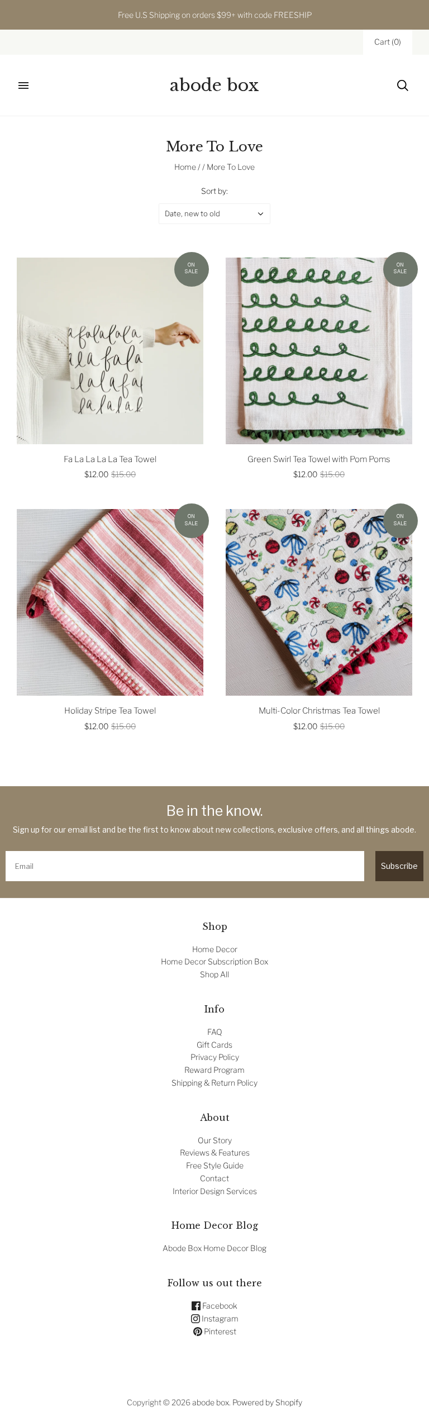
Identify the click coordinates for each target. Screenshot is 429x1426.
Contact (214, 1178)
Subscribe (399, 866)
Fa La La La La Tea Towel (110, 459)
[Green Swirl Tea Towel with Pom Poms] (319, 351)
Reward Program (214, 1070)
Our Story (215, 1140)
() (387, 41)
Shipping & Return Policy (214, 1082)
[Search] (402, 85)
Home (185, 167)
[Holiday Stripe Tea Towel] (110, 602)
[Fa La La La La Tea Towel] (110, 351)
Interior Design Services (215, 1191)
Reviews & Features (215, 1152)
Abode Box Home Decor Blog (214, 1248)
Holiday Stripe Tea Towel (110, 711)
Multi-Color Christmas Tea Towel (319, 711)
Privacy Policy (214, 1057)
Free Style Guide (215, 1165)
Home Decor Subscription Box (214, 961)
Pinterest (219, 1331)
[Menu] (23, 85)
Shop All (214, 974)
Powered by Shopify (267, 1402)
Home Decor (214, 949)
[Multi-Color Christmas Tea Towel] (319, 602)
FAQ (214, 1032)
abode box (210, 1402)
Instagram (219, 1318)
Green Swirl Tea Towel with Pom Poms (318, 459)
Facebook (219, 1305)
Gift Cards (214, 1044)
